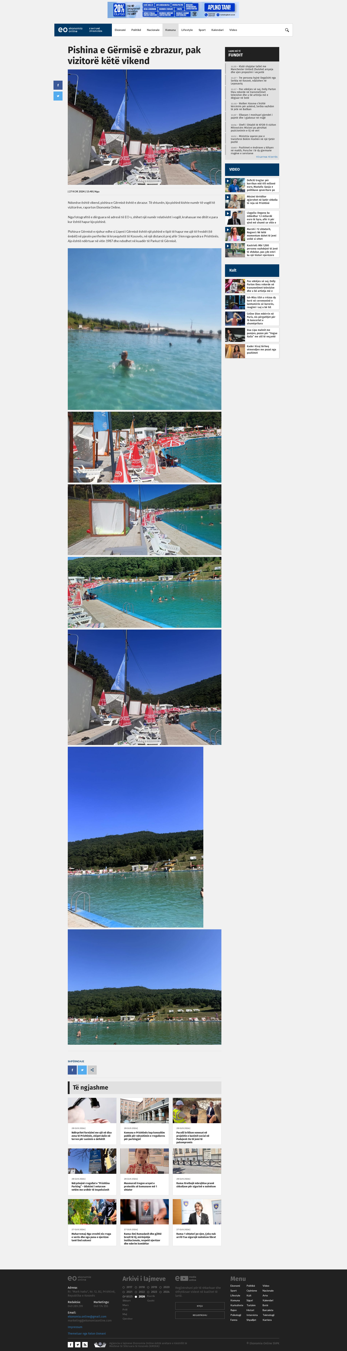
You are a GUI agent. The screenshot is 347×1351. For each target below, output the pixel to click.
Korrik (151, 1296)
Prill (125, 1309)
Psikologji (235, 1315)
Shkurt (127, 1300)
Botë (265, 1305)
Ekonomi (120, 29)
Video (233, 29)
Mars (126, 1305)
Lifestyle (187, 29)
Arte (265, 1295)
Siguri (250, 1300)
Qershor (128, 1318)
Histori (250, 1310)
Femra (233, 1320)
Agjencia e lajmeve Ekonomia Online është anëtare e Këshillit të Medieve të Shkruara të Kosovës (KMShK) (148, 1345)
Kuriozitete (236, 1305)
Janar (126, 1296)
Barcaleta (268, 1310)
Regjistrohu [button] (200, 1315)
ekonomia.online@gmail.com (87, 1316)
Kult (249, 1295)
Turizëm (251, 1305)
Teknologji (268, 1315)
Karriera (267, 1320)
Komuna (170, 29)
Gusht (151, 1300)
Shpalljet (251, 1320)
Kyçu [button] (200, 1306)
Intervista (252, 1315)
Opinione (252, 1290)
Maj (125, 1314)
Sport (202, 29)
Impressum (75, 1327)
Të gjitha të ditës (266, 157)
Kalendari (217, 29)
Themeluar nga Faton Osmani (87, 1333)
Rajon (233, 1310)
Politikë (136, 29)
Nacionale (153, 29)
